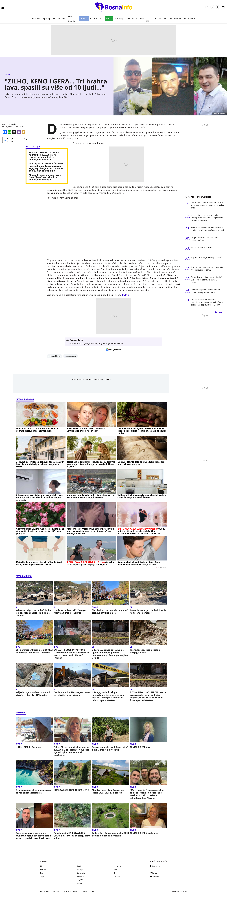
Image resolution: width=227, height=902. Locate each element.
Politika (61, 19)
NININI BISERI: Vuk (140, 747)
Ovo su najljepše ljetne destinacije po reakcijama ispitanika (34, 791)
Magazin (140, 19)
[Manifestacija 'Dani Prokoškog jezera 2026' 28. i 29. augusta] (110, 772)
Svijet (101, 19)
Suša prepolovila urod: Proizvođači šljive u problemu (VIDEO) (110, 748)
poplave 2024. (71, 356)
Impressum (44, 891)
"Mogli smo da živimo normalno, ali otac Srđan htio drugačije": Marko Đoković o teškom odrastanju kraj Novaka (147, 794)
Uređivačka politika (88, 891)
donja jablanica (55, 356)
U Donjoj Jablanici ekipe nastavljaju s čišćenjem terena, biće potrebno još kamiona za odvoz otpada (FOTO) (108, 696)
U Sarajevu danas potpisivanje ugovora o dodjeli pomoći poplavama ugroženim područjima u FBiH (110, 654)
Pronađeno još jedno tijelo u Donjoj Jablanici (145, 651)
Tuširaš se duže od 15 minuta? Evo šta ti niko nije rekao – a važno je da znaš (208, 228)
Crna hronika (71, 18)
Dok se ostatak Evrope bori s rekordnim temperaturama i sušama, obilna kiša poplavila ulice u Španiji (207, 302)
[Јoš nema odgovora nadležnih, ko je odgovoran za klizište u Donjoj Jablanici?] (34, 593)
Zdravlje (84, 19)
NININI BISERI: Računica (28, 747)
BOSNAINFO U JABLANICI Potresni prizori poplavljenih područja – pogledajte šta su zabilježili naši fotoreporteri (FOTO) (148, 696)
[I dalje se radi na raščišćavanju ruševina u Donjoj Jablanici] (72, 593)
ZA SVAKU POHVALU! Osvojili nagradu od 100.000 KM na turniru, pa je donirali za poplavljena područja (44, 156)
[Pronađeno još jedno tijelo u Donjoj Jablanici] (148, 632)
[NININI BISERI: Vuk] (148, 729)
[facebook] (207, 7)
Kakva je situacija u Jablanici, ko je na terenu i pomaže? (148, 611)
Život (165, 19)
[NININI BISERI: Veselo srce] (148, 815)
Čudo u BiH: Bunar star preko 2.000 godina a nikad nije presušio (110, 834)
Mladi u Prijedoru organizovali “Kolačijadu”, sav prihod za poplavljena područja (45, 177)
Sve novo (219, 312)
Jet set (147, 18)
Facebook (156, 866)
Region (93, 19)
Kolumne (178, 19)
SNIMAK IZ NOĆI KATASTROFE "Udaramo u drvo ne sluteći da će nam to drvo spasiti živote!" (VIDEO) (71, 654)
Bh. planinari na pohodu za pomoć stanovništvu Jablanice (110, 611)
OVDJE (125, 294)
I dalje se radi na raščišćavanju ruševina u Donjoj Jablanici (70, 611)
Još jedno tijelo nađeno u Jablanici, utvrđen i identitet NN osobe (34, 693)
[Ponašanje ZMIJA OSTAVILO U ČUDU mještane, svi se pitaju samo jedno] (72, 815)
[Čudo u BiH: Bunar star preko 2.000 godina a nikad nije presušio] (110, 815)
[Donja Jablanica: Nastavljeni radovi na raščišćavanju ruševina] (72, 675)
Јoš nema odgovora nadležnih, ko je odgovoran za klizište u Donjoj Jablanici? (33, 613)
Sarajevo (130, 19)
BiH (54, 19)
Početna (36, 19)
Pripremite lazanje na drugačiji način (207, 257)
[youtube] (223, 7)
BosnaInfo (11, 124)
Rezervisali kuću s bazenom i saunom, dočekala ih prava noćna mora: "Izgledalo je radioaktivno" (33, 836)
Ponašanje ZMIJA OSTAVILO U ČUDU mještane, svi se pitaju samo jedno (72, 836)
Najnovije (46, 19)
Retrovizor (189, 19)
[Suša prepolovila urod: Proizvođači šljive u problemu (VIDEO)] (110, 729)
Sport (109, 19)
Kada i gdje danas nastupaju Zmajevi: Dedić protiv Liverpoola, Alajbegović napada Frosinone (207, 218)
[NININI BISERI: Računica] (34, 729)
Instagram (156, 873)
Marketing (56, 891)
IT (171, 19)
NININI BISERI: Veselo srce (144, 833)
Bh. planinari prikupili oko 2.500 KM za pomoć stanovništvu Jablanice (34, 651)
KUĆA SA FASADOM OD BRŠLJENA (71, 790)
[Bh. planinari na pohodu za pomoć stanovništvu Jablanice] (110, 593)
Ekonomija (119, 19)
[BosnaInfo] (113, 7)
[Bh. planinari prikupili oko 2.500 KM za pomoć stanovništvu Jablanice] (34, 632)
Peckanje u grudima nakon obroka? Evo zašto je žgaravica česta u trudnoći (206, 280)
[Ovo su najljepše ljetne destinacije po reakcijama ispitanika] (34, 772)
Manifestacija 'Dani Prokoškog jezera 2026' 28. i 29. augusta (108, 791)
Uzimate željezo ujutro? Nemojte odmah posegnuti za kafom (205, 291)
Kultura (157, 19)
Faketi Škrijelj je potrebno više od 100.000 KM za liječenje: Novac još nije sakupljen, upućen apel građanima (71, 751)
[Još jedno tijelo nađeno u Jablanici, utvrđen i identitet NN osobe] (34, 675)
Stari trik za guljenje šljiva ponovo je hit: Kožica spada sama (207, 268)
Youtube (155, 876)
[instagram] (217, 7)
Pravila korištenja (70, 891)
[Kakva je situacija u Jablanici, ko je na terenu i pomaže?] (148, 593)
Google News (115, 349)
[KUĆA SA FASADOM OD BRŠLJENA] (72, 772)
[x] (212, 7)
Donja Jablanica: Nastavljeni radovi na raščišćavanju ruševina (72, 693)
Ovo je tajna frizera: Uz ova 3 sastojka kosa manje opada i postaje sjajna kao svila (208, 205)
